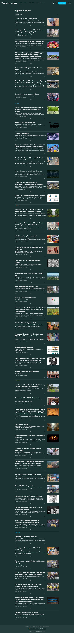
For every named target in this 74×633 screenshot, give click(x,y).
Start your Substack (34, 628)
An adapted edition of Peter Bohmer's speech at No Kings (29, 576)
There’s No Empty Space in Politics (27, 94)
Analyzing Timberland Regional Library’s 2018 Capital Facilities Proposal (29, 335)
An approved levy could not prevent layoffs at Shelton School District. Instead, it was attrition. (30, 389)
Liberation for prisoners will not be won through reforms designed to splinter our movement (29, 251)
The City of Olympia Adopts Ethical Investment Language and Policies (27, 521)
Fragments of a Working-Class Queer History (28, 261)
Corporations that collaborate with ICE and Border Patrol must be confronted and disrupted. (29, 400)
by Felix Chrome (19, 373)
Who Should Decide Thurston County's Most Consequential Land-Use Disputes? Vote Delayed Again (30, 309)
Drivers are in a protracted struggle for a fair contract (28, 488)
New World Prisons (21, 424)
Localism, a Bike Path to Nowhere (26, 612)
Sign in (69, 3)
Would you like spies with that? (26, 236)
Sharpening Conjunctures (24, 347)
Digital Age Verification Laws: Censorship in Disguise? (30, 436)
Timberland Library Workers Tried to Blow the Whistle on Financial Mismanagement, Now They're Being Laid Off (29, 599)
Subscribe (62, 3)
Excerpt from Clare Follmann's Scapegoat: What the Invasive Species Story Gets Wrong (29, 109)
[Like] (16, 129)
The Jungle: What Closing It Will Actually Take (29, 274)
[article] (37, 22)
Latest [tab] (17, 14)
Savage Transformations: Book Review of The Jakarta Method (29, 508)
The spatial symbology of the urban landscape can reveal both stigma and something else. (29, 227)
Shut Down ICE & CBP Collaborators (27, 398)
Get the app (42, 628)
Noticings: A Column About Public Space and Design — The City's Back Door (29, 224)
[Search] (53, 3)
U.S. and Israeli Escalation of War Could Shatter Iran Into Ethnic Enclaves (28, 585)
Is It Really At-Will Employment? (26, 19)
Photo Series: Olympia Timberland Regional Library (30, 562)
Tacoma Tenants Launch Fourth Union (28, 475)
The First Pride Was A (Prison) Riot (27, 371)
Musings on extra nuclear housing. (23, 34)
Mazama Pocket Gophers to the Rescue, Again (28, 69)
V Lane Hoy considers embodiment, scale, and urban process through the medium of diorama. (30, 552)
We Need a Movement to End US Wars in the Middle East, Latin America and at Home (30, 573)
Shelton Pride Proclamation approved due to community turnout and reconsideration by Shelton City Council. (29, 325)
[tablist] (19, 14)
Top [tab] (21, 14)
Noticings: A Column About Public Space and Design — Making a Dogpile (29, 31)
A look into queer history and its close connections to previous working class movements (28, 264)
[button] (20, 3)
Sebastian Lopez (19, 565)
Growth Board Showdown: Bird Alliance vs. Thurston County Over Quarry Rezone (29, 462)
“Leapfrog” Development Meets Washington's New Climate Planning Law (29, 183)
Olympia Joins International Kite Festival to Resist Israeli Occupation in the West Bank (30, 146)
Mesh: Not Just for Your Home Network (28, 171)
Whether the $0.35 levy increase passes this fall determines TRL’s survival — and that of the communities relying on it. (30, 59)
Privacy (37, 626)
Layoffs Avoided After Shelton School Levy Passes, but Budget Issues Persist (30, 386)
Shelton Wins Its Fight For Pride (26, 323)
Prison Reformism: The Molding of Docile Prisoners (29, 248)
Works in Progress (23, 23)
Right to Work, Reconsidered (25, 122)
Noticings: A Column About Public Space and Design (29, 549)
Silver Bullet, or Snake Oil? (21, 299)
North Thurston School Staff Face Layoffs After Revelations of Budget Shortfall (29, 210)
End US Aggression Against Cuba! (26, 286)
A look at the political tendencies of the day (25, 96)
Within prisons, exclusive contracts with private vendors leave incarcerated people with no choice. (30, 136)
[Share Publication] (56, 3)
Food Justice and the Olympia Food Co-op (29, 41)
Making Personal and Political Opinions (28, 496)
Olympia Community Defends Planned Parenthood (28, 449)
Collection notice (46, 626)
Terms (40, 626)
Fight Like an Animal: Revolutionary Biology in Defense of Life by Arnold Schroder (30, 359)
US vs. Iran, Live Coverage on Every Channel (30, 195)
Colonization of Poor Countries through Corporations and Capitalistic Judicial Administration (29, 426)
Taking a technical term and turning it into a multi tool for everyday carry (29, 349)
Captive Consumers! (22, 133)
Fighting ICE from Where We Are (26, 537)
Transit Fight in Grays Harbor (25, 486)
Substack (31, 631)
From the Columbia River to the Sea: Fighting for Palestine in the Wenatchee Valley (30, 82)
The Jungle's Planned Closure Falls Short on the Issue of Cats (30, 159)
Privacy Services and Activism (25, 298)
